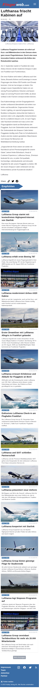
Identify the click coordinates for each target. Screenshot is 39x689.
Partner (4, 676)
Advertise (5, 673)
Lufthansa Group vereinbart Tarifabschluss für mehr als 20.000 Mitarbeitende (17, 613)
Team (3, 670)
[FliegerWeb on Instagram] (19, 671)
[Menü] (34, 4)
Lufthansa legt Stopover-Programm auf (15, 575)
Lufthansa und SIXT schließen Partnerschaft (17, 429)
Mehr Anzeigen (19, 657)
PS (10, 19)
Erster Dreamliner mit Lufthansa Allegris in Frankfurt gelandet (16, 310)
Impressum (6, 667)
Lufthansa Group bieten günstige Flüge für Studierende (16, 539)
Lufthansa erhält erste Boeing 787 (13, 233)
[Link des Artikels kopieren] (8, 181)
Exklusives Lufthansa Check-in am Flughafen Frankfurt (17, 391)
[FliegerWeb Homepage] (16, 4)
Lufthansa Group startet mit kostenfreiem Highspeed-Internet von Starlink (15, 192)
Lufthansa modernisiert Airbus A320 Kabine (17, 270)
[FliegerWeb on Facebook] (24, 671)
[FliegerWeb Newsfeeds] (36, 667)
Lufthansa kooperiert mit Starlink (12, 503)
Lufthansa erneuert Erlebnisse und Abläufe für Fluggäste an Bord (17, 352)
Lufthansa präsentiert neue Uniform (14, 467)
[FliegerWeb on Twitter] (30, 671)
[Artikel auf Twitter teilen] (13, 181)
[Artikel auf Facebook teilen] (17, 181)
